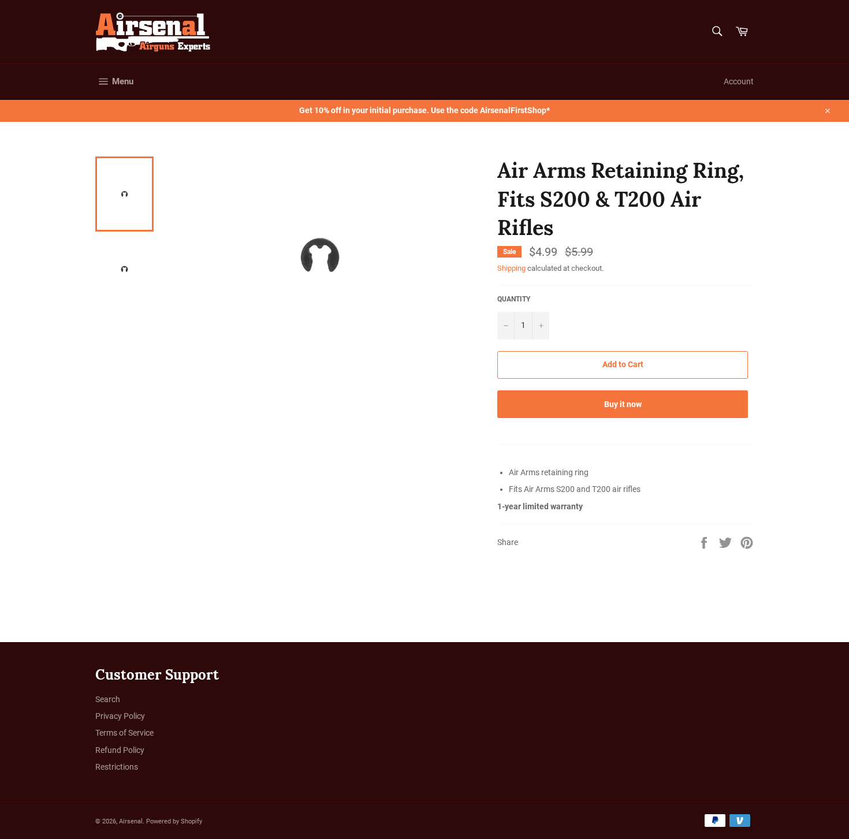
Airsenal (131, 821)
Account (739, 81)
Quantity (513, 299)
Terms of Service (124, 732)
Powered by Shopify (174, 821)
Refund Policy (119, 750)
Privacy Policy (120, 716)
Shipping (511, 268)
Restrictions (116, 766)
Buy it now (623, 404)
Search (107, 699)
